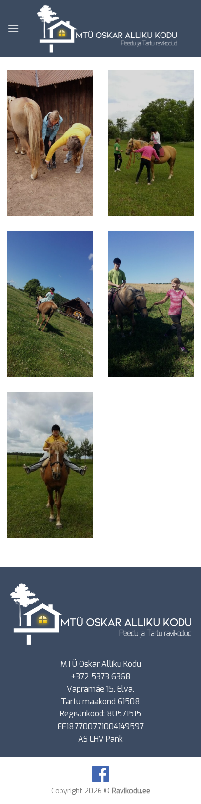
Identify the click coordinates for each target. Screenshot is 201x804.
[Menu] (13, 28)
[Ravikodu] (106, 28)
